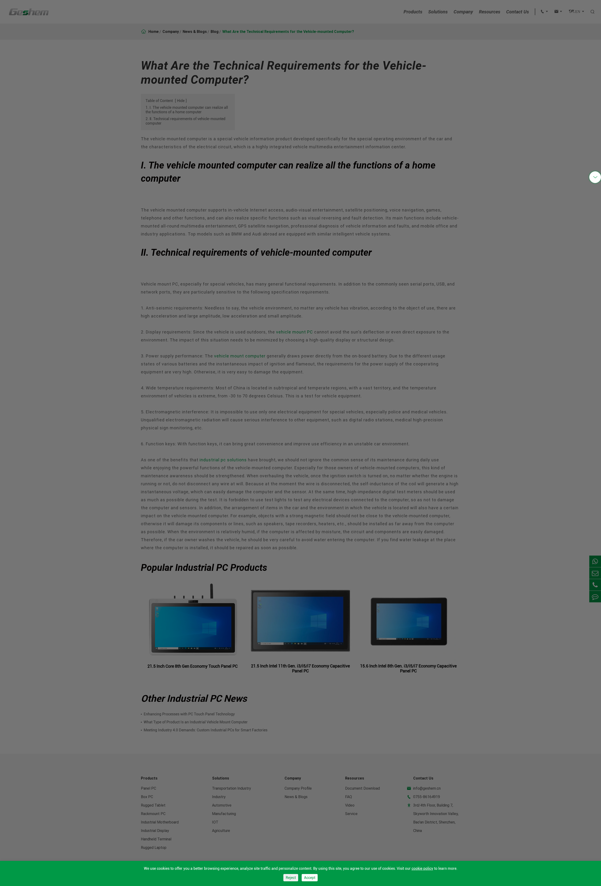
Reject (291, 877)
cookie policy (422, 868)
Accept (309, 877)
